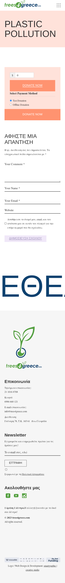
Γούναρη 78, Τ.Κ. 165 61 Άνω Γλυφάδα (26, 421)
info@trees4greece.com (16, 411)
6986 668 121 (11, 401)
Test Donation (19, 100)
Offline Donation (21, 104)
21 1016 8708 (11, 391)
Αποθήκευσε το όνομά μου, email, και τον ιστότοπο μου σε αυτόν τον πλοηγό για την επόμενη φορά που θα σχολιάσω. (30, 223)
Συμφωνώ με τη (24, 474)
